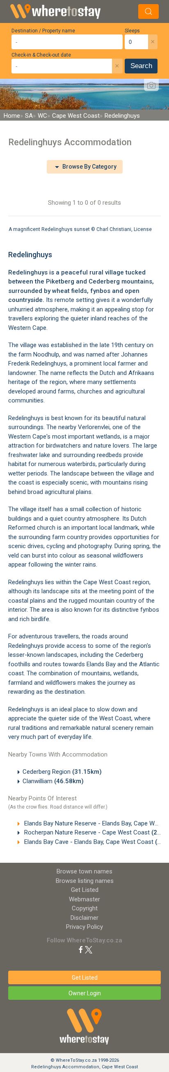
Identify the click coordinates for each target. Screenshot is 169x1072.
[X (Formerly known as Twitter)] (88, 949)
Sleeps (132, 31)
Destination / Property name (43, 31)
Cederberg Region (62, 771)
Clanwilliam (53, 781)
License (143, 229)
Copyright (85, 908)
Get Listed (84, 890)
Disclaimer (84, 917)
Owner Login (85, 993)
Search (141, 66)
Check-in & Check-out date (41, 55)
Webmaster (84, 899)
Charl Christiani (113, 229)
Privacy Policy (84, 926)
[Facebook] (81, 949)
